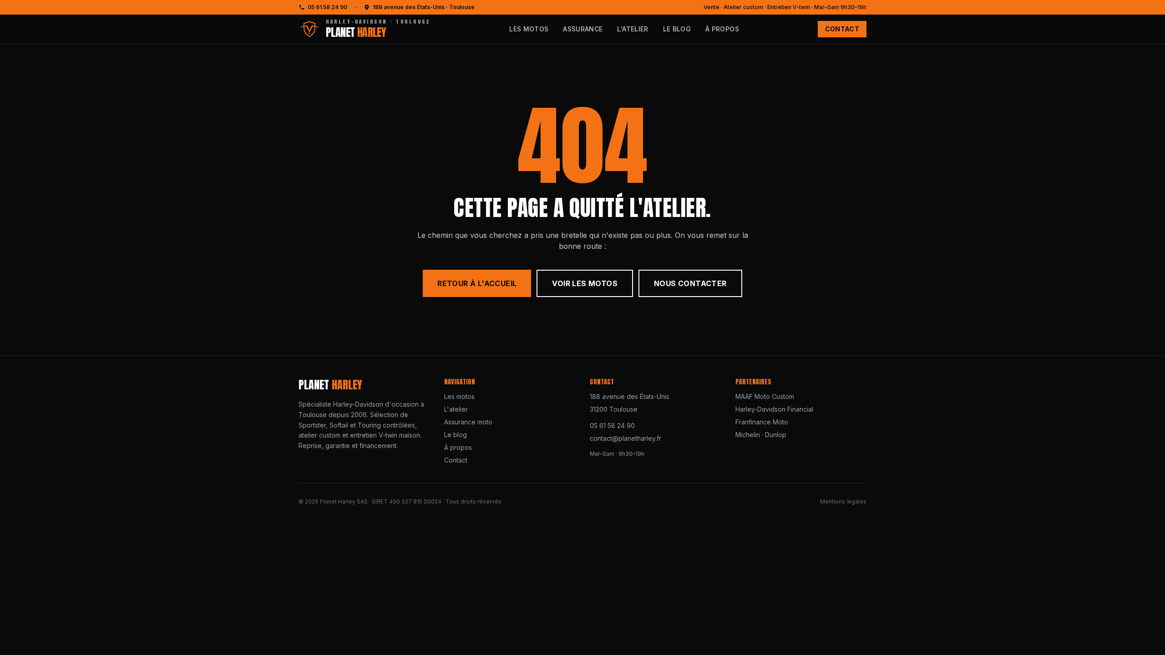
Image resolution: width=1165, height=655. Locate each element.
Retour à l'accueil (477, 283)
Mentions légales (843, 501)
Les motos (528, 29)
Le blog (677, 29)
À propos (722, 29)
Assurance (583, 29)
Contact (842, 29)
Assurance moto (468, 422)
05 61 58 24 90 (327, 7)
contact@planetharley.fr (625, 438)
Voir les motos (585, 283)
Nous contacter (690, 283)
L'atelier (632, 29)
